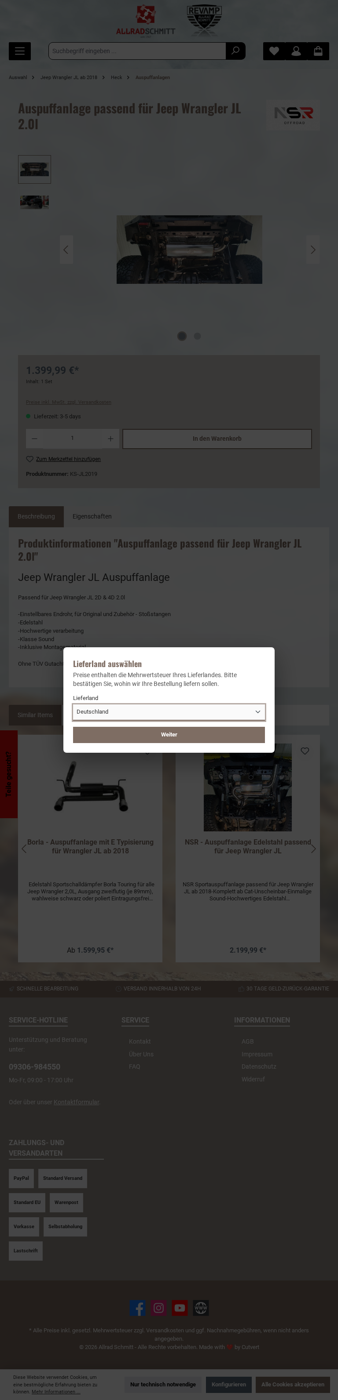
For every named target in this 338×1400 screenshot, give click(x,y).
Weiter (169, 734)
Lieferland (85, 698)
